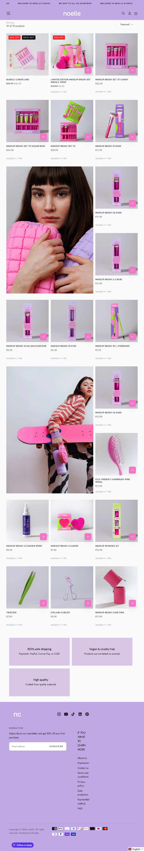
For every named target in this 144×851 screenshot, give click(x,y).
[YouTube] (66, 714)
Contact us (83, 768)
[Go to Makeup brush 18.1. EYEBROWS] (116, 321)
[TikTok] (73, 714)
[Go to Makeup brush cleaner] (72, 521)
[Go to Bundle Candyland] (27, 54)
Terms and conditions (83, 774)
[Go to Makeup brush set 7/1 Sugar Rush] (27, 121)
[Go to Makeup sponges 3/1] (116, 521)
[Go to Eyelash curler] (72, 587)
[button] (8, 13)
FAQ (80, 808)
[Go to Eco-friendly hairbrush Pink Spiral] (116, 454)
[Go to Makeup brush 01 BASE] (116, 121)
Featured (124, 24)
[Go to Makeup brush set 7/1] (72, 121)
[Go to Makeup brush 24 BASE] (116, 387)
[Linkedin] (80, 714)
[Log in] (129, 14)
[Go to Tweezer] (27, 587)
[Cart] (136, 14)
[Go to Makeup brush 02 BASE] (116, 187)
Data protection (83, 792)
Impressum (83, 763)
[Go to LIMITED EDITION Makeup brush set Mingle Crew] (72, 54)
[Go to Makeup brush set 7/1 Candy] (116, 54)
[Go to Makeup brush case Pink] (116, 587)
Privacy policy (81, 783)
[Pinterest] (87, 714)
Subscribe (56, 746)
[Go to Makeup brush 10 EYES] (72, 321)
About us (82, 758)
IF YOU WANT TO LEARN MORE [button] (82, 741)
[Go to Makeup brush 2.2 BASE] (116, 254)
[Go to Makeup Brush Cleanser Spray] (27, 521)
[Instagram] (59, 714)
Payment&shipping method (83, 801)
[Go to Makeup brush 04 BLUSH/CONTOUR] (27, 321)
